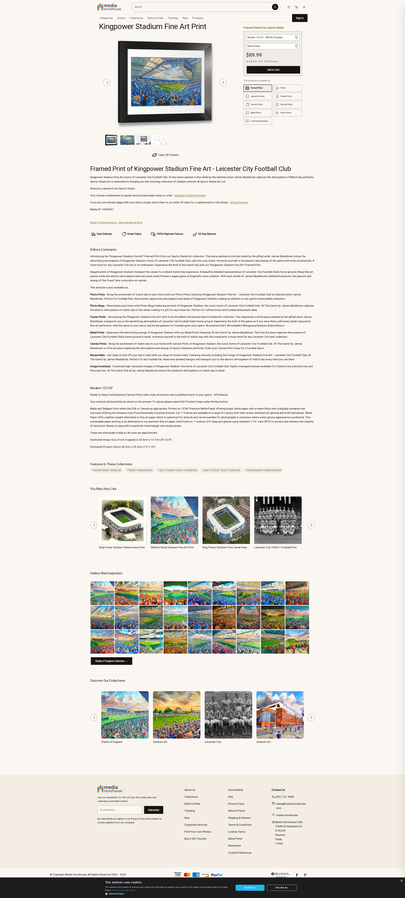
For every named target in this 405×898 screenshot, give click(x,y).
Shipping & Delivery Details (190, 195)
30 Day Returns (239, 202)
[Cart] (296, 6)
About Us (189, 789)
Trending (173, 18)
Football (170, 470)
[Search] (275, 7)
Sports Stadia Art (255, 470)
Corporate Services (195, 824)
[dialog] (202, 887)
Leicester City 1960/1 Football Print (275, 547)
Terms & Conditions (240, 824)
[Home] (111, 6)
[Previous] (106, 82)
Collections (136, 18)
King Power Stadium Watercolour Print (122, 547)
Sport (162, 470)
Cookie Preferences (240, 852)
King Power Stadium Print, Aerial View (224, 547)
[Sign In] (304, 6)
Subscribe (153, 809)
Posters (131, 470)
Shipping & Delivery (239, 817)
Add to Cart (273, 69)
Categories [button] (106, 18)
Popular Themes (101, 470)
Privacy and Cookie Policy (123, 890)
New (185, 18)
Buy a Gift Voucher (195, 838)
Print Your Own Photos (197, 831)
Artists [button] (121, 18)
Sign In (300, 18)
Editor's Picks (155, 18)
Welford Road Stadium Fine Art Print (172, 547)
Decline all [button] (282, 887)
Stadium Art (115, 470)
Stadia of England (273, 470)
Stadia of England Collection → (111, 661)
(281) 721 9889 (284, 796)
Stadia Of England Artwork (103, 222)
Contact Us (278, 789)
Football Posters (144, 470)
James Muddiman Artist (130, 222)
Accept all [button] (250, 887)
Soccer (179, 470)
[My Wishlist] (288, 6)
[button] (168, 894)
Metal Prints (235, 838)
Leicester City (191, 470)
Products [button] (197, 18)
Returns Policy (236, 810)
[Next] (223, 82)
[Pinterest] (305, 876)
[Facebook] (296, 876)
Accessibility (235, 789)
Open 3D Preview (168, 154)
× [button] (401, 881)
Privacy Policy (236, 803)
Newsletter (234, 845)
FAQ (230, 796)
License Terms (237, 831)
